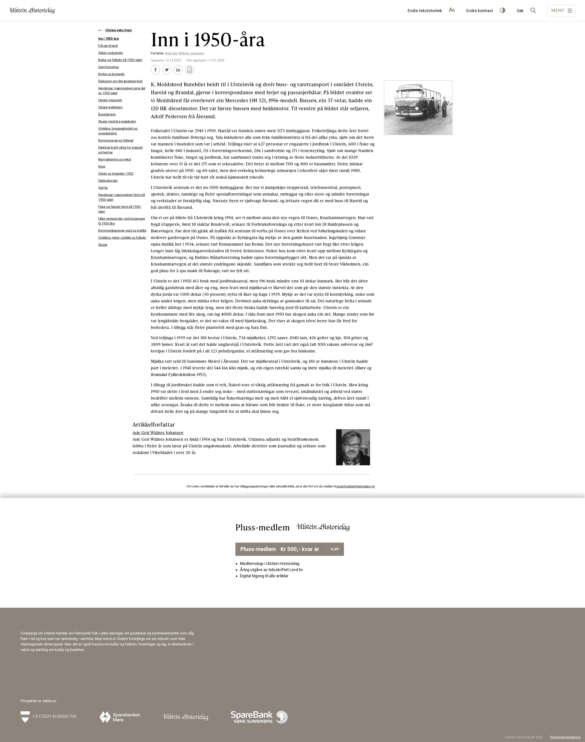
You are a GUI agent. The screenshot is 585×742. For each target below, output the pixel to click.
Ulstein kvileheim (110, 107)
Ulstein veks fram (118, 30)
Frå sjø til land (108, 46)
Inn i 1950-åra (108, 38)
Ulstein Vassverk (110, 100)
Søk (520, 10)
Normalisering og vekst (114, 159)
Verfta (103, 188)
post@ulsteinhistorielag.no (356, 486)
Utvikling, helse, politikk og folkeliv (122, 237)
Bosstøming (107, 114)
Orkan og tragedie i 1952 (115, 173)
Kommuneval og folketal (115, 140)
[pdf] (189, 69)
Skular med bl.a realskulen (117, 121)
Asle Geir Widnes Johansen (184, 53)
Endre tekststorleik (425, 10)
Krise (101, 166)
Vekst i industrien (110, 53)
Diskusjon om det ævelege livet (120, 81)
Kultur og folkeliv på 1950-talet (120, 60)
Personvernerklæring (565, 737)
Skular (102, 245)
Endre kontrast (479, 10)
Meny (557, 10)
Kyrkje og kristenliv (111, 74)
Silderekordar (108, 181)
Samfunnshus (108, 67)
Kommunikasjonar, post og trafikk (122, 230)
